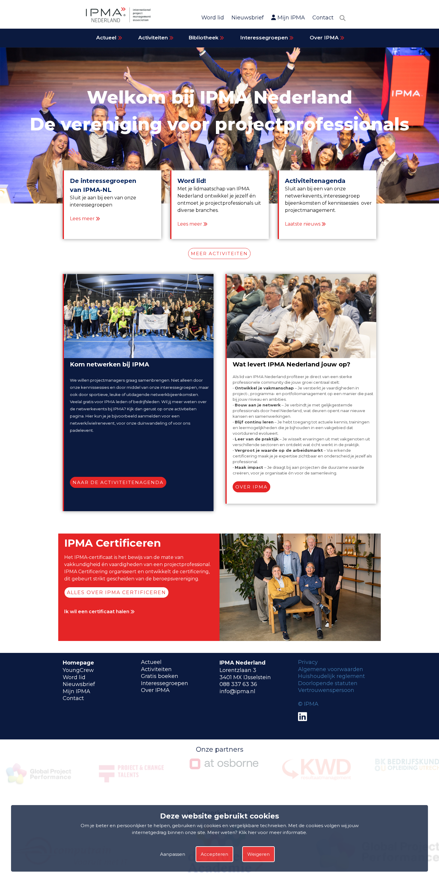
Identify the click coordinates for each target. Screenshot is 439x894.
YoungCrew (78, 670)
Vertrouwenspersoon (326, 690)
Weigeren (258, 854)
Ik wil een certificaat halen (97, 611)
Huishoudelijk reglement (331, 676)
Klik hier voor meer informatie (272, 832)
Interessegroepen (264, 38)
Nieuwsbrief (247, 17)
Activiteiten (153, 38)
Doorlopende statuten (327, 683)
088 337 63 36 (238, 684)
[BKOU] (316, 769)
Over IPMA (325, 38)
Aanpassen (172, 854)
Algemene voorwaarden (330, 669)
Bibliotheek (204, 38)
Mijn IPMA (290, 17)
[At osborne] (131, 767)
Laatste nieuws (302, 224)
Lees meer (82, 218)
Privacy (308, 662)
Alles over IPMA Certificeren (116, 592)
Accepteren (214, 854)
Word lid (212, 17)
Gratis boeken (159, 676)
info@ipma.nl (237, 691)
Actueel (107, 38)
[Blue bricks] (224, 878)
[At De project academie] (69, 878)
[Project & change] (38, 787)
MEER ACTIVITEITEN (219, 253)
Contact (323, 17)
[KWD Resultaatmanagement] (224, 779)
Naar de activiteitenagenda (118, 482)
